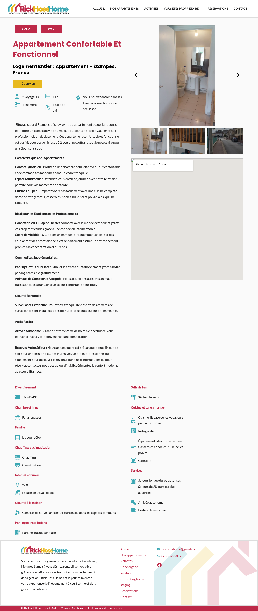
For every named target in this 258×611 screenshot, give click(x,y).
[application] (200, 9)
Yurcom (65, 608)
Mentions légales (82, 608)
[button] (136, 75)
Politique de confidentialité (109, 608)
